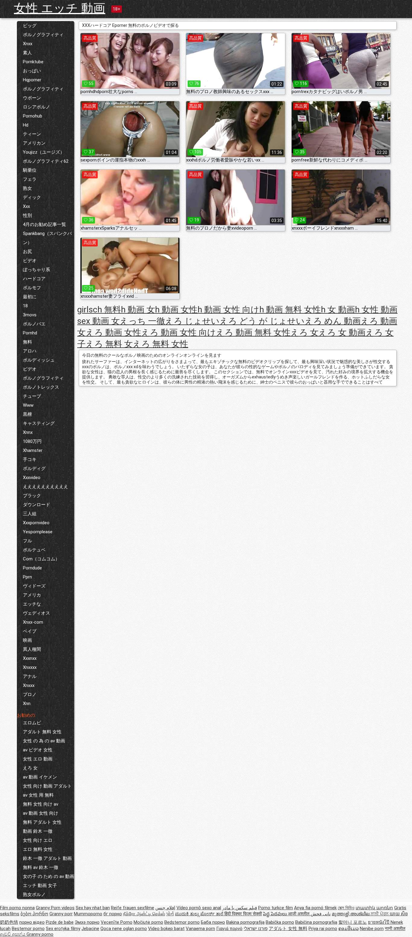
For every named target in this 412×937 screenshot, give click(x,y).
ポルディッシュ (39, 360)
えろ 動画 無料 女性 (253, 332)
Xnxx (27, 43)
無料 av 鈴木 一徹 (40, 867)
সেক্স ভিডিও (346, 907)
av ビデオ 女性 (37, 750)
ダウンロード (36, 504)
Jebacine (90, 928)
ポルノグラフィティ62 (45, 161)
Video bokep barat (166, 928)
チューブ (32, 396)
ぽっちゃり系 (36, 269)
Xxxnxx (29, 658)
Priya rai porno (323, 928)
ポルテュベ (34, 550)
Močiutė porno (148, 922)
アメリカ (32, 595)
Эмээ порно (87, 922)
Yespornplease (37, 531)
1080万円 (32, 441)
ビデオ (29, 260)
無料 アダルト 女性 (42, 822)
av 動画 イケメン (40, 777)
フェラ (29, 179)
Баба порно (213, 922)
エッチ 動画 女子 (40, 885)
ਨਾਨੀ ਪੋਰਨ (380, 914)
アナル (29, 676)
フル (27, 541)
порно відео (32, 922)
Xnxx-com (33, 622)
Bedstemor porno (182, 922)
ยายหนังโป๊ (379, 922)
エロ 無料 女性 (37, 849)
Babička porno (280, 922)
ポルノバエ (34, 324)
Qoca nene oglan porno (123, 928)
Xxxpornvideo (36, 522)
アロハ (29, 351)
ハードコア (34, 278)
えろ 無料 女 (109, 344)
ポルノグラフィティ (43, 34)
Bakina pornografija (245, 922)
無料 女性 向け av (40, 804)
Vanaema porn (200, 928)
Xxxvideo (31, 477)
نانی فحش (321, 914)
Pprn (27, 577)
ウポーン (32, 98)
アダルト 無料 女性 (42, 732)
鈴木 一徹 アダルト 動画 (47, 858)
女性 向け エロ (37, 840)
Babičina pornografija (316, 922)
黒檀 (27, 414)
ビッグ (29, 25)
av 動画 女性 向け (40, 813)
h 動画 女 (138, 310)
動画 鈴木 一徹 (37, 831)
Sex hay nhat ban (93, 907)
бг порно (112, 914)
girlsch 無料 (99, 310)
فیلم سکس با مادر (239, 907)
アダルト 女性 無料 (288, 928)
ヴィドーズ (34, 586)
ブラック (32, 495)
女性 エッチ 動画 (59, 8)
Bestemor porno (28, 928)
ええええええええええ (45, 486)
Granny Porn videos (55, 907)
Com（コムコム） (41, 559)
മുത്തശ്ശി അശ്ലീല (351, 914)
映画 (27, 640)
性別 (27, 215)
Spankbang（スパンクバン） (47, 238)
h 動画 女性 (176, 310)
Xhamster (33, 450)
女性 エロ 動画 (37, 759)
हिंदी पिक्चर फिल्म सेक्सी (243, 914)
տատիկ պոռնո (374, 907)
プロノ (29, 694)
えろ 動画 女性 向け (178, 332)
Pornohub (32, 116)
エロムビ (32, 722)
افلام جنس (165, 907)
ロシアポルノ (36, 107)
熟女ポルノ (34, 894)
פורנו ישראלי (256, 928)
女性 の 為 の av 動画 (44, 741)
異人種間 (32, 649)
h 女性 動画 (376, 310)
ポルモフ (32, 287)
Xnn (26, 703)
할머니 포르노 (352, 922)
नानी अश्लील (395, 928)
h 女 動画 (338, 310)
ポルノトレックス (41, 387)
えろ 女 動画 (342, 332)
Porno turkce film (275, 907)
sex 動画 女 (98, 321)
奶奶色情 (9, 922)
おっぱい (32, 71)
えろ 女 (30, 768)
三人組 (29, 513)
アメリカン (34, 143)
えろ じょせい (192, 321)
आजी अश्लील (299, 914)
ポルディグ (34, 468)
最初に (29, 296)
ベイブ (29, 631)
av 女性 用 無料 (38, 795)
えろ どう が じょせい (262, 321)
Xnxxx (28, 685)
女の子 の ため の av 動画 (48, 876)
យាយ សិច (399, 914)
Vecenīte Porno (116, 922)
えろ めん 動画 (333, 321)
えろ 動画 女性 (113, 332)
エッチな (32, 604)
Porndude (32, 568)
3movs (29, 315)
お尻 (27, 251)
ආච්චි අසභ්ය (13, 934)
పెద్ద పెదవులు (275, 914)
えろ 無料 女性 (160, 344)
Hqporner (32, 80)
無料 (27, 342)
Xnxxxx (29, 667)
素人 (27, 52)
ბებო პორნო (34, 914)
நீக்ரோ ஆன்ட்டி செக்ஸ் (144, 914)
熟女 (27, 188)
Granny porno (40, 934)
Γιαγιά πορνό (229, 928)
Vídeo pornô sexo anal (198, 907)
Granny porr (61, 914)
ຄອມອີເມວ (348, 928)
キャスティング (39, 423)
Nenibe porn (372, 928)
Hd (25, 125)
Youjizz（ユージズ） (44, 152)
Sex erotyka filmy (63, 928)
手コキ (29, 459)
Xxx (26, 206)
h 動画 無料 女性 (290, 310)
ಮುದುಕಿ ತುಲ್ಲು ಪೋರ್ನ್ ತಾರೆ (199, 914)
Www (28, 405)
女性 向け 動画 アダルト (47, 786)
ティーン (32, 134)
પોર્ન (170, 914)
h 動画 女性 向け (228, 310)
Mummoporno (88, 914)
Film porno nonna (17, 907)
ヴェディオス (36, 613)
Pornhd (30, 333)
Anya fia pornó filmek (315, 907)
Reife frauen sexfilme (132, 907)
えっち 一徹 (142, 321)
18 (25, 306)
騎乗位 (29, 170)
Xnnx (28, 432)
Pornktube (33, 61)
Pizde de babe (60, 922)
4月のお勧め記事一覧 (44, 224)
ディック (32, 197)
